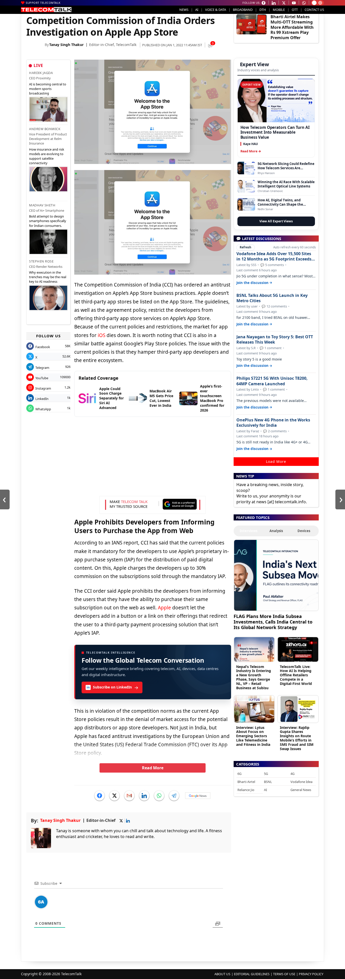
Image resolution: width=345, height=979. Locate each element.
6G (239, 773)
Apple (164, 607)
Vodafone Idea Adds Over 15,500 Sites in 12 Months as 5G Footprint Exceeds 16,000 (273, 256)
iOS (101, 335)
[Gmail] (129, 796)
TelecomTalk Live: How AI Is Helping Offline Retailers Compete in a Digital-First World (296, 675)
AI (196, 9)
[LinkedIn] (144, 796)
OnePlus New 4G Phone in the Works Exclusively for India (273, 422)
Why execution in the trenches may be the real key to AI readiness (47, 277)
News (183, 9)
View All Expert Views (276, 221)
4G (292, 773)
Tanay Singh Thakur (66, 44)
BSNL (268, 781)
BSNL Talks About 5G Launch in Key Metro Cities (272, 298)
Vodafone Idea (301, 781)
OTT (295, 9)
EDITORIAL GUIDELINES (251, 974)
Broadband (243, 9)
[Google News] (197, 795)
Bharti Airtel (246, 781)
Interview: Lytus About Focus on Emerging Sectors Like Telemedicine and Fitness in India (253, 736)
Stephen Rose (41, 261)
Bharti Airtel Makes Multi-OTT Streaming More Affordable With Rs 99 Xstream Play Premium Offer (292, 27)
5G (266, 773)
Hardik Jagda (41, 72)
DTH (262, 9)
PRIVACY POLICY (311, 974)
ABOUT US (222, 974)
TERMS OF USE (284, 974)
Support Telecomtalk (43, 3)
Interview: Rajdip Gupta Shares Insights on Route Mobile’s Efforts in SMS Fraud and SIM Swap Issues (296, 738)
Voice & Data (215, 9)
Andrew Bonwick (44, 129)
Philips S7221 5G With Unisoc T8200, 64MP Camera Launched (272, 381)
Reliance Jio (245, 789)
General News (300, 789)
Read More (152, 768)
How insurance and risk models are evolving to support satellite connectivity (46, 156)
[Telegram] (174, 796)
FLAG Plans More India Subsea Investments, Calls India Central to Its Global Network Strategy (273, 621)
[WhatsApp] (159, 796)
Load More (276, 461)
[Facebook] (99, 796)
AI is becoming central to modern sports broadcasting (47, 88)
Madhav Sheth (42, 205)
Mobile (279, 9)
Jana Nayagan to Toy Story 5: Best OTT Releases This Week (274, 339)
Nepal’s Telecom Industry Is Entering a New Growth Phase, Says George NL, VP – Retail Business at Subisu (253, 677)
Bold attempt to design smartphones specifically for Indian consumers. (47, 221)
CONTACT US (314, 9)
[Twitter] (114, 796)
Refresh (245, 247)
